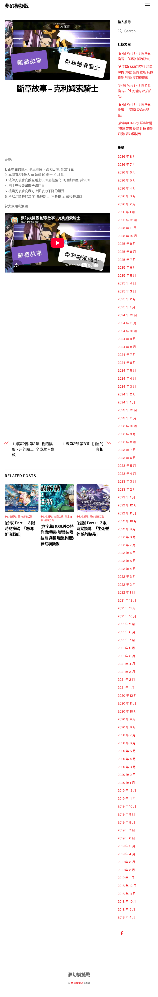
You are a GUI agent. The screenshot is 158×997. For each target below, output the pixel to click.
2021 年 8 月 (126, 632)
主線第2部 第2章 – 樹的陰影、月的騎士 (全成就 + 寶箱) (33, 449)
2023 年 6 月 (127, 458)
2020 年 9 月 (127, 719)
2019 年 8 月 (126, 822)
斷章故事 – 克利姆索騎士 (57, 88)
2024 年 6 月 (127, 362)
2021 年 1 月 (126, 687)
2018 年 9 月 (126, 909)
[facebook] (122, 933)
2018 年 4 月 (126, 917)
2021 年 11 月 (127, 608)
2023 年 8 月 (127, 442)
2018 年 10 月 (127, 901)
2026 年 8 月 (127, 156)
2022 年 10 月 (127, 521)
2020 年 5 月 (127, 751)
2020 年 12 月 (127, 695)
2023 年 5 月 (127, 465)
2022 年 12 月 (127, 505)
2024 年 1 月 (126, 402)
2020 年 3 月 (127, 767)
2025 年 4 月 (127, 283)
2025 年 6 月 (127, 267)
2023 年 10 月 (127, 426)
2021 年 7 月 (126, 640)
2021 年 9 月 (126, 624)
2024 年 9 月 (127, 339)
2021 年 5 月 (126, 656)
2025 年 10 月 (127, 236)
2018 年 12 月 (127, 885)
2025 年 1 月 (126, 307)
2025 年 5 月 (127, 275)
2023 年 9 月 (127, 434)
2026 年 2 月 (127, 204)
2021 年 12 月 (127, 600)
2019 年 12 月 (127, 790)
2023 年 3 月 (127, 481)
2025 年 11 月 (127, 228)
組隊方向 (49, 520)
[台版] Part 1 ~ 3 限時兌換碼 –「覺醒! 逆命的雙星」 (134, 110)
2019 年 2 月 (126, 870)
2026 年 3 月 (127, 196)
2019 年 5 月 (126, 846)
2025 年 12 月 (127, 220)
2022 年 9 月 (127, 529)
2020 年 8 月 (127, 727)
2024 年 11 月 (127, 323)
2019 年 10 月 (127, 806)
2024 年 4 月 (127, 378)
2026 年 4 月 (127, 188)
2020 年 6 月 (127, 743)
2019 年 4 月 (126, 854)
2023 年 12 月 (127, 410)
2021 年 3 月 (126, 672)
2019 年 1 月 (126, 877)
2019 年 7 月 (126, 830)
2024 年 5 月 (127, 370)
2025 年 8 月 (127, 251)
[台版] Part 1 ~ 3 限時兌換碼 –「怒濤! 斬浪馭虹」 (20, 529)
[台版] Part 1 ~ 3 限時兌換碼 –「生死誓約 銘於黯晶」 (93, 529)
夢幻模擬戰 (11, 516)
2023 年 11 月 (127, 418)
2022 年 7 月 (127, 545)
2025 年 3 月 (127, 291)
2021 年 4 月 (126, 663)
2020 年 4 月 (127, 759)
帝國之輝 (58, 516)
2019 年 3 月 (126, 862)
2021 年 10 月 (127, 616)
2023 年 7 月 (127, 450)
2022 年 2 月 (127, 584)
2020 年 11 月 (127, 703)
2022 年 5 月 (127, 561)
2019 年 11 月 (127, 798)
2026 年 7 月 (127, 164)
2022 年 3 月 (127, 576)
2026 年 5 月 (127, 180)
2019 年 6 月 (126, 838)
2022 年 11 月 (127, 513)
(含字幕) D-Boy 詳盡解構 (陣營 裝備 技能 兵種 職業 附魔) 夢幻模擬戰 (135, 128)
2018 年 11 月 (127, 893)
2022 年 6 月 (127, 553)
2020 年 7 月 (127, 735)
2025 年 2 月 (127, 299)
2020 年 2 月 (127, 774)
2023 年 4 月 (127, 473)
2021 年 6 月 (126, 648)
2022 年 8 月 (127, 537)
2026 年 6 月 (127, 172)
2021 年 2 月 (126, 679)
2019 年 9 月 (126, 814)
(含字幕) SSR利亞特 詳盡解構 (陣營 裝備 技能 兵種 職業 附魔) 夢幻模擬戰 (135, 72)
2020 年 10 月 (127, 711)
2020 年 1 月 (126, 782)
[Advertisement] (57, 126)
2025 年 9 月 (127, 243)
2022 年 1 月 (126, 592)
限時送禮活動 (25, 516)
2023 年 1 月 (126, 497)
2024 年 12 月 (127, 315)
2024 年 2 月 (127, 394)
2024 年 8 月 (127, 347)
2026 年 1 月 (126, 212)
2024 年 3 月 (127, 386)
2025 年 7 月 (127, 259)
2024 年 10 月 (127, 331)
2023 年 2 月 (127, 489)
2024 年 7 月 (127, 354)
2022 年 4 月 (127, 569)
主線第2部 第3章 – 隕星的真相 (82, 446)
